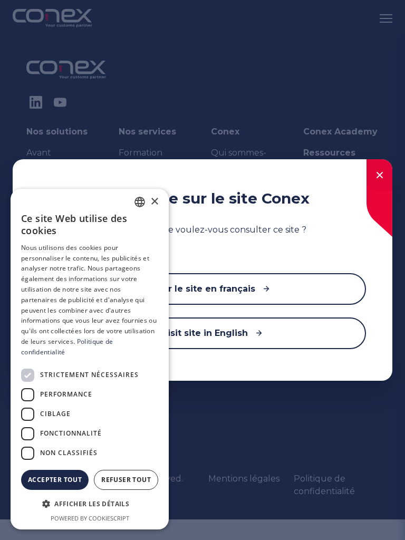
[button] (89, 504)
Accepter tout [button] (55, 479)
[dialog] (90, 359)
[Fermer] (379, 175)
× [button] (154, 202)
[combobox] (139, 202)
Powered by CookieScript (90, 518)
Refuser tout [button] (126, 479)
